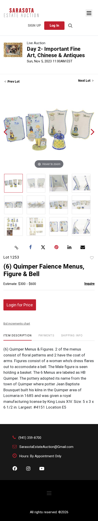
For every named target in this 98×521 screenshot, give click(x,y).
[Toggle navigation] (89, 13)
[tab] (17, 337)
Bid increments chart (16, 323)
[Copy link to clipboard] (16, 247)
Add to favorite (92, 257)
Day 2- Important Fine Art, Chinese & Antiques (56, 52)
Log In (54, 25)
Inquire (89, 284)
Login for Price (20, 304)
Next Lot (84, 80)
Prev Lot (13, 81)
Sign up (34, 25)
